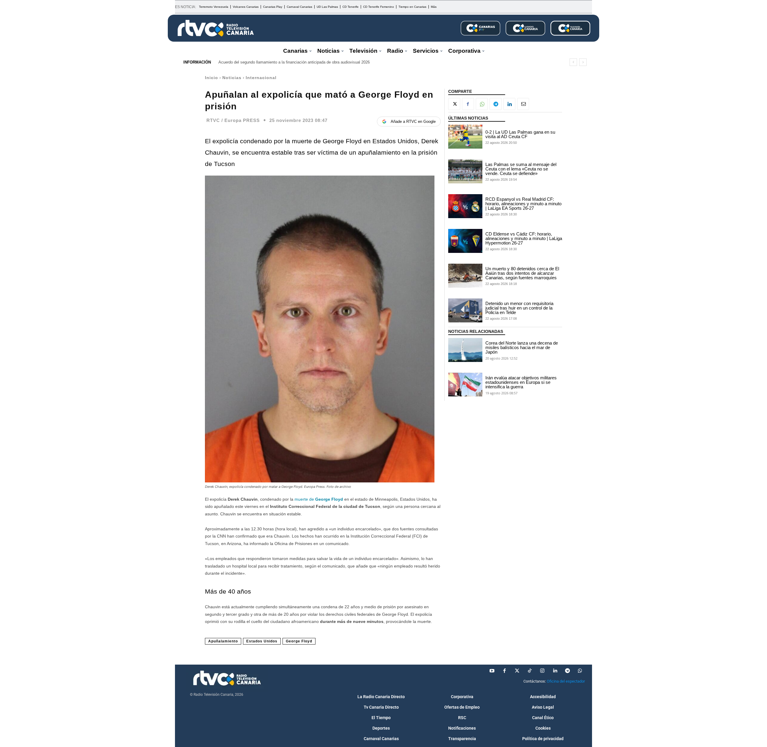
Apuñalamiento (223, 641)
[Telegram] (496, 104)
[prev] (573, 62)
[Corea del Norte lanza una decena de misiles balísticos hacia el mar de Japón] (465, 350)
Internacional (261, 77)
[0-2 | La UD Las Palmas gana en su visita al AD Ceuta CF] (465, 137)
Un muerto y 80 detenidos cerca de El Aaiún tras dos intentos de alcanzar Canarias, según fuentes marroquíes (522, 273)
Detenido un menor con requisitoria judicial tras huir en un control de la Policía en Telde (519, 308)
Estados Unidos (261, 641)
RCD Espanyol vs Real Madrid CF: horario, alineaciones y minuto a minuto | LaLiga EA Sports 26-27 (523, 204)
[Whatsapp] (580, 671)
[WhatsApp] (482, 104)
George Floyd (299, 641)
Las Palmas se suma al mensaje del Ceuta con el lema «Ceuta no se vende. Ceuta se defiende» (520, 169)
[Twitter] (517, 671)
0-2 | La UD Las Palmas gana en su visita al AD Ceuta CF (520, 134)
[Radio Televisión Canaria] (215, 28)
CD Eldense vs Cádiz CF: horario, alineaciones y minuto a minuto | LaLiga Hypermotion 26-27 (523, 238)
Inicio (211, 77)
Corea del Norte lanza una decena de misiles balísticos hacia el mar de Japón (521, 347)
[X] (454, 104)
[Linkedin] (509, 104)
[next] (583, 62)
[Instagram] (542, 671)
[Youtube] (492, 671)
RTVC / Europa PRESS (233, 120)
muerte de (319, 499)
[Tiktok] (530, 671)
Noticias (231, 77)
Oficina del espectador (566, 681)
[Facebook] (468, 104)
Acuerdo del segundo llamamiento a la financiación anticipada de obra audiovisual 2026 (294, 62)
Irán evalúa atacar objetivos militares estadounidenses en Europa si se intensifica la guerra (521, 382)
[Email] (523, 104)
